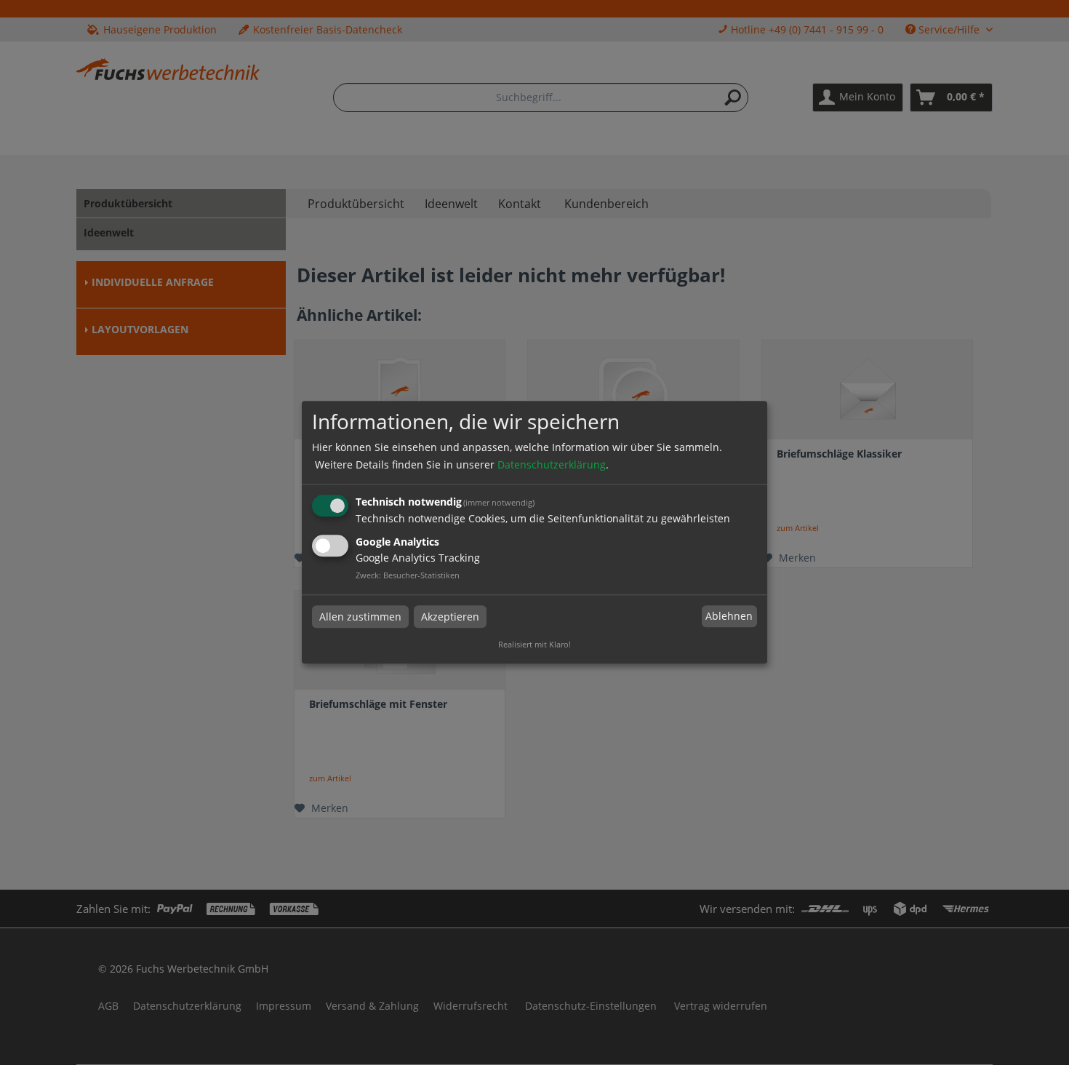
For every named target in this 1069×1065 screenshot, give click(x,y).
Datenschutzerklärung (551, 464)
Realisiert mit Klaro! (534, 644)
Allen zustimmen (360, 616)
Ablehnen (729, 616)
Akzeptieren (450, 616)
